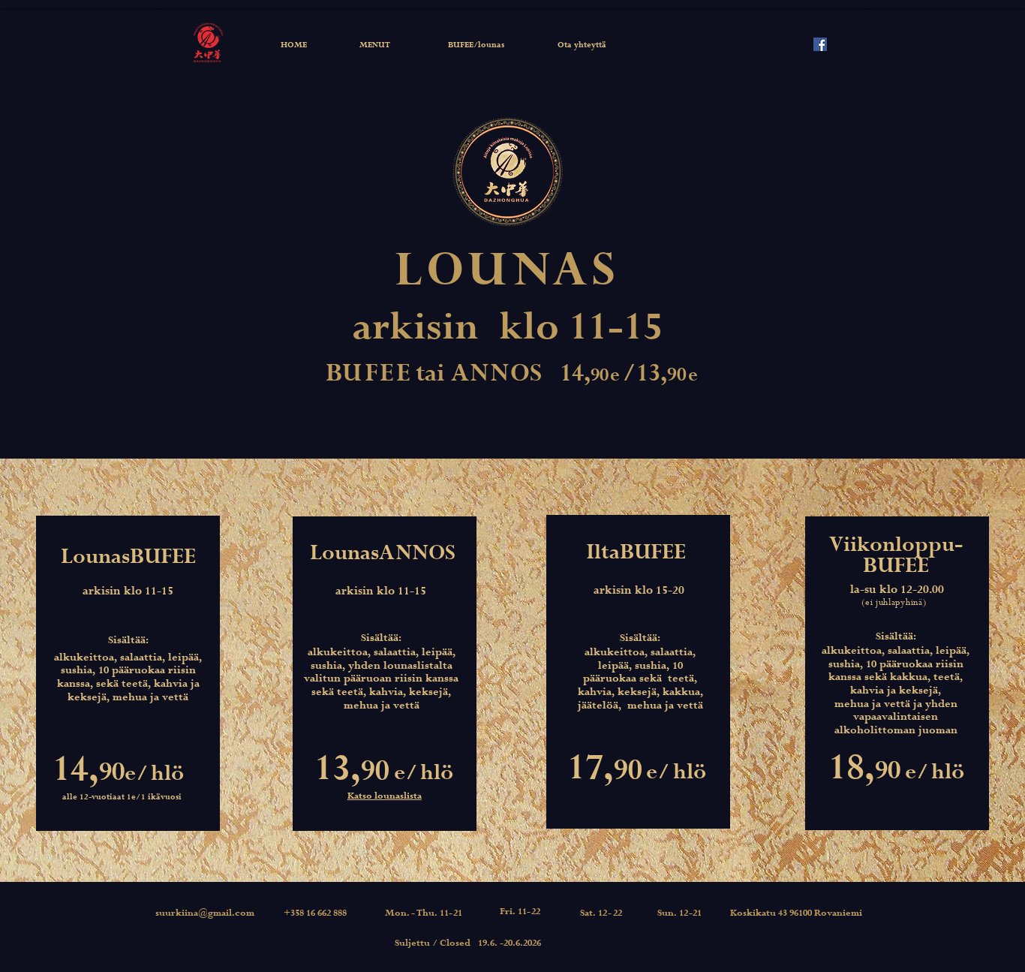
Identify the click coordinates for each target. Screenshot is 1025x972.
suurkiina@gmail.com (204, 913)
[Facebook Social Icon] (820, 44)
